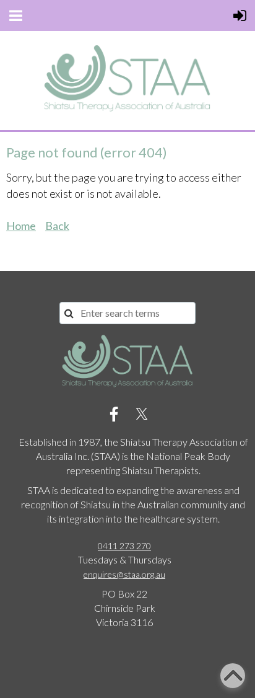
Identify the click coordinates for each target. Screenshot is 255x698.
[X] (141, 414)
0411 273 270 (124, 546)
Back (57, 225)
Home (21, 225)
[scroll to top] (232, 675)
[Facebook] (114, 414)
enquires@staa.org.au (124, 574)
